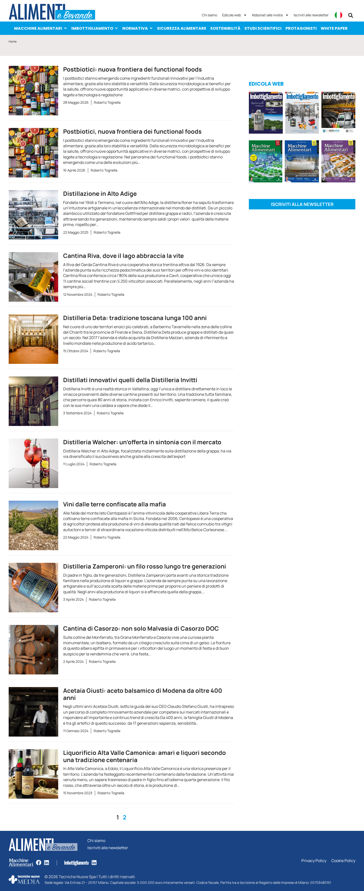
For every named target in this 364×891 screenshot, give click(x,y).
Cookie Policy (343, 860)
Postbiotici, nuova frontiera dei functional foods (132, 131)
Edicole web (231, 15)
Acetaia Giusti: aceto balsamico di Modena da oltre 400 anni (142, 694)
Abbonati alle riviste (267, 15)
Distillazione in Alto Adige (100, 193)
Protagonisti (301, 28)
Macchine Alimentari (38, 28)
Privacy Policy (313, 860)
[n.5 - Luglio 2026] (302, 113)
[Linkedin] (46, 862)
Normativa (135, 28)
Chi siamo (209, 15)
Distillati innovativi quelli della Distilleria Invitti (130, 380)
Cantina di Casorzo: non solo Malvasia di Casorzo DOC (141, 628)
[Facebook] (38, 862)
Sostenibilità (225, 28)
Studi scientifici (263, 28)
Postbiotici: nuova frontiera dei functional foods (132, 69)
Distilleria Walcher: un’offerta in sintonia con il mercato (142, 442)
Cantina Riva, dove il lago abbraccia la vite (123, 255)
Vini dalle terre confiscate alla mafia (114, 504)
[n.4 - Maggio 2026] (338, 113)
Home (13, 41)
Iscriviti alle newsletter (311, 15)
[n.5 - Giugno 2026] (302, 162)
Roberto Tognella (107, 102)
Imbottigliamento (92, 28)
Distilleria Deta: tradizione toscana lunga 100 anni (135, 318)
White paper (334, 28)
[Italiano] (338, 15)
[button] (350, 15)
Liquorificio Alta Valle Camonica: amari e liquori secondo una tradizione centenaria (144, 756)
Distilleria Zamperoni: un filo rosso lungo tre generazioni (144, 566)
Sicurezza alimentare (181, 28)
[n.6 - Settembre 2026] (266, 113)
